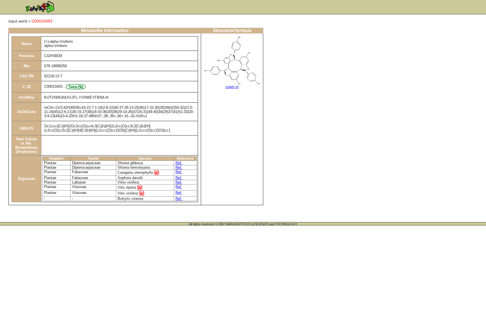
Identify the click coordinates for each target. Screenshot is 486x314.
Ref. (179, 163)
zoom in (232, 87)
